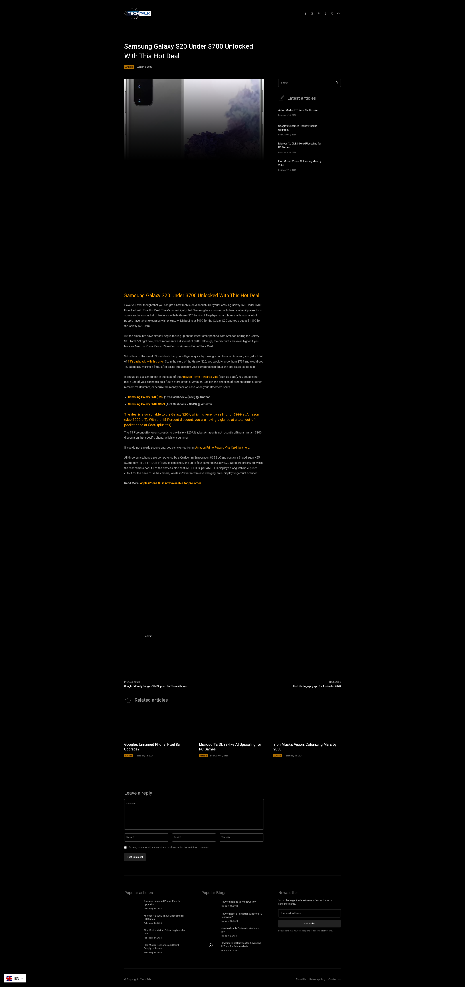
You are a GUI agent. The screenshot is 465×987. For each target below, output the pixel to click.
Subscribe (309, 923)
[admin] (133, 643)
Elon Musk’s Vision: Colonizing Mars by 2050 (305, 747)
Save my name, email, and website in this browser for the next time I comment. (169, 847)
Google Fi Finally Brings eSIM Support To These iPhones (155, 686)
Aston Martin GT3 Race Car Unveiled (298, 110)
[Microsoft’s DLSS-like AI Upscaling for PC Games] (334, 147)
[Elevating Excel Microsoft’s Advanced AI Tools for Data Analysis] (210, 945)
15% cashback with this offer (146, 361)
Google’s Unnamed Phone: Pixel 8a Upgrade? (152, 747)
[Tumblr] (325, 13)
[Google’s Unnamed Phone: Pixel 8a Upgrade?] (334, 129)
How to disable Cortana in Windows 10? (240, 930)
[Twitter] (331, 13)
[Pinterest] (318, 13)
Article (129, 66)
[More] (246, 155)
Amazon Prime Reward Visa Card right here (222, 447)
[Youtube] (338, 13)
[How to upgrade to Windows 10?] (210, 903)
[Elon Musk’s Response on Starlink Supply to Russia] (133, 947)
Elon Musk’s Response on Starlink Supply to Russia (161, 946)
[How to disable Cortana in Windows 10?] (210, 930)
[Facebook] (305, 13)
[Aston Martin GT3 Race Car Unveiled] (334, 112)
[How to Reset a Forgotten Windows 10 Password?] (210, 916)
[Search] (337, 83)
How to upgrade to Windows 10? (238, 901)
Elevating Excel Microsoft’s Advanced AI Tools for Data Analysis (241, 944)
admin (148, 636)
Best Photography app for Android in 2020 (317, 686)
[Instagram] (312, 13)
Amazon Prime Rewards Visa (199, 377)
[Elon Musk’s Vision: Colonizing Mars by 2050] (334, 164)
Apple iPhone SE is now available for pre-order (170, 483)
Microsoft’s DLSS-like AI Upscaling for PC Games (230, 747)
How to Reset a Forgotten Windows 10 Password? (241, 915)
